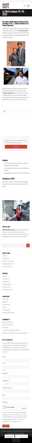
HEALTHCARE (5, 258)
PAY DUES (4, 255)
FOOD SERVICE (6, 304)
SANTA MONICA (6, 287)
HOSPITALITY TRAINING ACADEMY (11, 330)
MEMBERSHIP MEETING (8, 264)
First (3, 363)
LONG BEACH (5, 279)
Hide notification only (21, 436)
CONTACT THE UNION (8, 261)
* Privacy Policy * (16, 421)
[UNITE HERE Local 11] (13, 5)
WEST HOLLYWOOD (7, 289)
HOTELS (4, 307)
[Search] (23, 5)
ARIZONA (4, 276)
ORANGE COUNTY (7, 284)
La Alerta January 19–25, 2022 (13, 12)
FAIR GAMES (5, 299)
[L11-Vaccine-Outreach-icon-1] (16, 123)
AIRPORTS (5, 302)
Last (3, 369)
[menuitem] (23, 5)
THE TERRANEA (6, 310)
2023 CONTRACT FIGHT (8, 312)
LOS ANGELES (5, 281)
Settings (16, 439)
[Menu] (27, 5)
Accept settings (9, 436)
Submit (6, 426)
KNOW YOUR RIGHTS (7, 322)
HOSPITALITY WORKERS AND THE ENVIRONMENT (14, 333)
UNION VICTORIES (7, 266)
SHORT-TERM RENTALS (8, 325)
